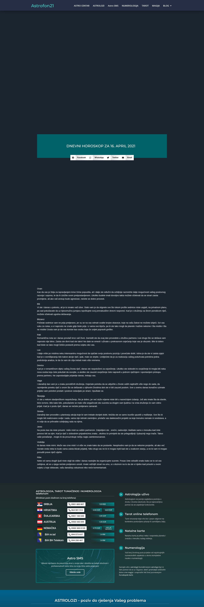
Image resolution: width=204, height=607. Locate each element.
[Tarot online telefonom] (121, 514)
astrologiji (134, 567)
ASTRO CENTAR (81, 5)
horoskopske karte (126, 575)
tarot (146, 569)
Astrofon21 (42, 5)
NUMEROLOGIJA (130, 5)
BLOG (166, 5)
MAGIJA (156, 5)
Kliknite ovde (75, 572)
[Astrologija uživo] (121, 494)
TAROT (145, 5)
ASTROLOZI (98, 5)
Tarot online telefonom (141, 514)
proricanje (153, 569)
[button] (79, 157)
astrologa (154, 567)
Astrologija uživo (137, 494)
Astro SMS (113, 5)
